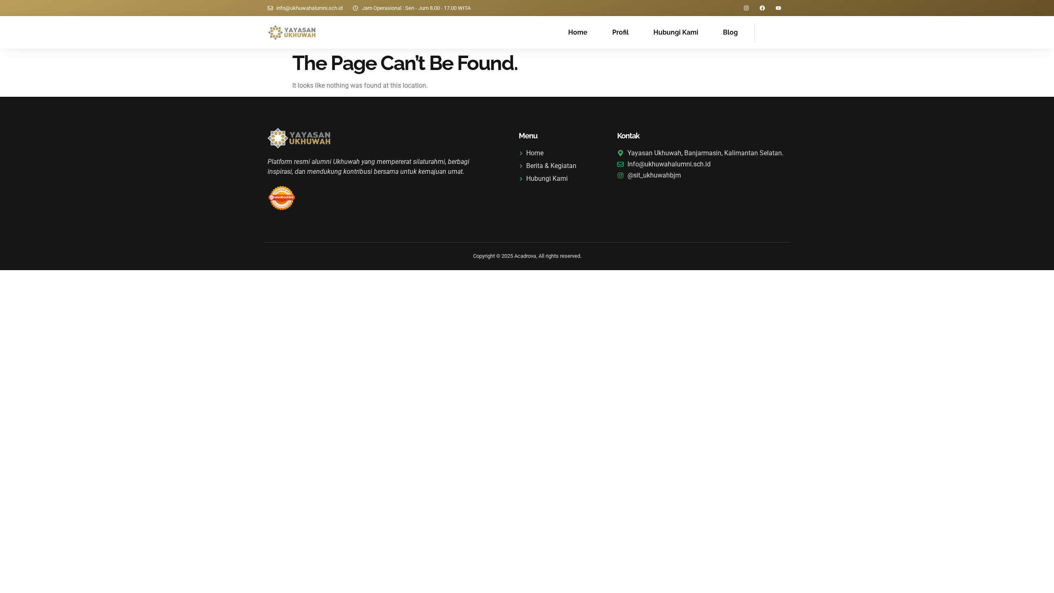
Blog (730, 32)
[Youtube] (778, 8)
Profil (620, 32)
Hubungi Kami (675, 32)
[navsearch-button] (765, 31)
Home (578, 32)
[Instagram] (746, 8)
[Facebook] (762, 8)
